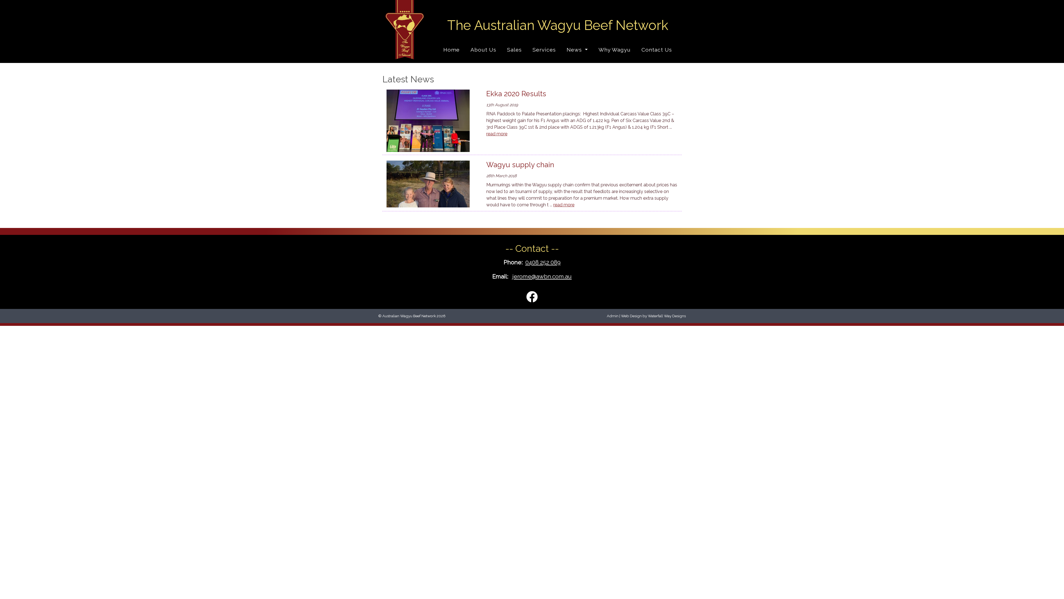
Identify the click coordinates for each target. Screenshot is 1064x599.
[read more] (432, 121)
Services (544, 50)
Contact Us (656, 50)
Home (451, 50)
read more (496, 133)
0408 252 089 (543, 262)
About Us (483, 50)
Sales (514, 50)
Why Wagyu (614, 50)
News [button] (575, 50)
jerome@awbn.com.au (542, 276)
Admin (612, 316)
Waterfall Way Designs (667, 316)
